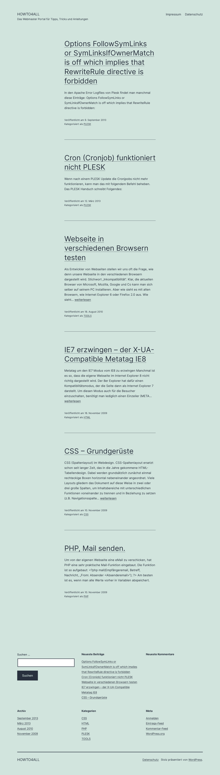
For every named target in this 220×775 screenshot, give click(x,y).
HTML (87, 417)
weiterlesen (83, 300)
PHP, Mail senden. (94, 548)
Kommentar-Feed (157, 728)
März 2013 (24, 723)
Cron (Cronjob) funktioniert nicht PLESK (107, 677)
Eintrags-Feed (155, 723)
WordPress (195, 759)
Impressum (173, 14)
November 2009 (27, 733)
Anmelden (152, 718)
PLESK (87, 123)
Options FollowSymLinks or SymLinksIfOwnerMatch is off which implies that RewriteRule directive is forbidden (109, 62)
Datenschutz (194, 14)
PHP (86, 596)
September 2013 (27, 718)
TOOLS (88, 315)
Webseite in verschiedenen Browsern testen (106, 248)
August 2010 (25, 728)
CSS (86, 514)
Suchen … (23, 654)
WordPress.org (155, 733)
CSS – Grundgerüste (98, 451)
